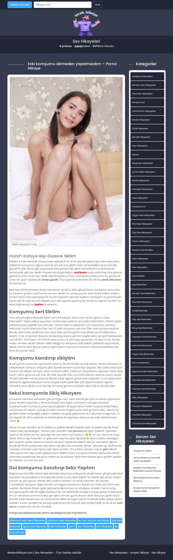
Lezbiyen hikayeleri (142, 189)
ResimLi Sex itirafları (142, 250)
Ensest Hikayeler (141, 119)
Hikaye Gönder (20, 5)
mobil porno (139, 206)
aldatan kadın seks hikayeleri (27, 520)
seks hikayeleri (57, 526)
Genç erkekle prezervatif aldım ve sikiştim (146, 459)
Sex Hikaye (159, 553)
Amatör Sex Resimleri (143, 293)
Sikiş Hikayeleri (140, 397)
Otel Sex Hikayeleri (142, 232)
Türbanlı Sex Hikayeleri (144, 423)
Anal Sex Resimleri (142, 302)
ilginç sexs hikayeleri (35, 526)
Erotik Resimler (140, 310)
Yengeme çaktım (142, 450)
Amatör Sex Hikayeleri (144, 85)
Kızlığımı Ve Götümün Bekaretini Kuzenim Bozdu (147, 469)
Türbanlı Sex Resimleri (144, 388)
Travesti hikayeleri (142, 414)
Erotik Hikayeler (140, 128)
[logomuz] (86, 24)
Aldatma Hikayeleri (142, 76)
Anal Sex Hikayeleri (142, 93)
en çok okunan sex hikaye (93, 520)
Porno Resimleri (140, 362)
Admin (79, 46)
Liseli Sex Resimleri (142, 345)
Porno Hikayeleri (141, 241)
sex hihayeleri (86, 526)
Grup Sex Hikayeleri (142, 163)
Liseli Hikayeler (140, 198)
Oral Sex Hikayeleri (142, 223)
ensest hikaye (139, 553)
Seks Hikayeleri (140, 258)
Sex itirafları (138, 275)
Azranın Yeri (138, 102)
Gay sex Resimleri (141, 319)
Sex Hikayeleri (139, 267)
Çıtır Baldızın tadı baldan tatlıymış (146, 479)
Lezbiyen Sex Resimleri (144, 336)
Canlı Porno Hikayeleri (144, 111)
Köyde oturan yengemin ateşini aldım (146, 489)
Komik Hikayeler (140, 180)
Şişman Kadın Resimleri (145, 371)
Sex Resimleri (139, 284)
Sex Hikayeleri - (119, 553)
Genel (135, 154)
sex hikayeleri (104, 526)
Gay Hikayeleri (140, 145)
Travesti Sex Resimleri (144, 380)
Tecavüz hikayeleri (142, 406)
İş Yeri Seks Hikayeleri (143, 171)
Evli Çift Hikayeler (141, 137)
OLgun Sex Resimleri (143, 354)
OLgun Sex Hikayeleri (143, 215)
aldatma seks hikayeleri (61, 520)
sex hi (72, 526)
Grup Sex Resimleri (142, 328)
